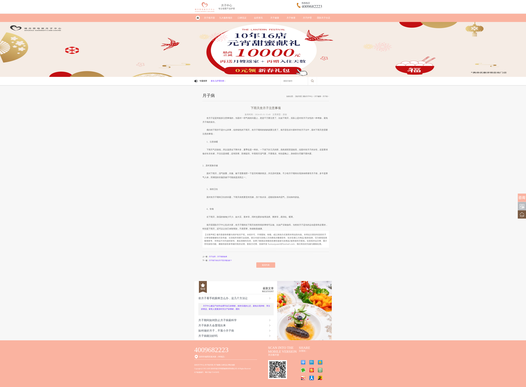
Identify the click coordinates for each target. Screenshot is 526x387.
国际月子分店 (323, 18)
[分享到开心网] (311, 370)
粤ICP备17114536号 (212, 372)
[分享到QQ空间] (320, 362)
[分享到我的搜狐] (320, 378)
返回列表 (266, 265)
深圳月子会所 (197, 18)
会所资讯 (258, 18)
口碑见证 (242, 18)
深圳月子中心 (199, 365)
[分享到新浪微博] (303, 378)
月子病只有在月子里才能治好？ (220, 260)
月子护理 (307, 18)
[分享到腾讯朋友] (303, 370)
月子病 (325, 96)
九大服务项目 (225, 18)
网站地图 (231, 365)
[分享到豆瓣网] (320, 370)
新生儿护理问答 (217, 81)
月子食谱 (291, 18)
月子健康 (274, 18)
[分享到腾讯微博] (311, 362)
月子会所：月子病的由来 (218, 257)
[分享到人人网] (311, 378)
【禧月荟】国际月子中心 (304, 96)
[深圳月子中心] (204, 13)
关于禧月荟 (209, 18)
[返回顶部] (522, 214)
